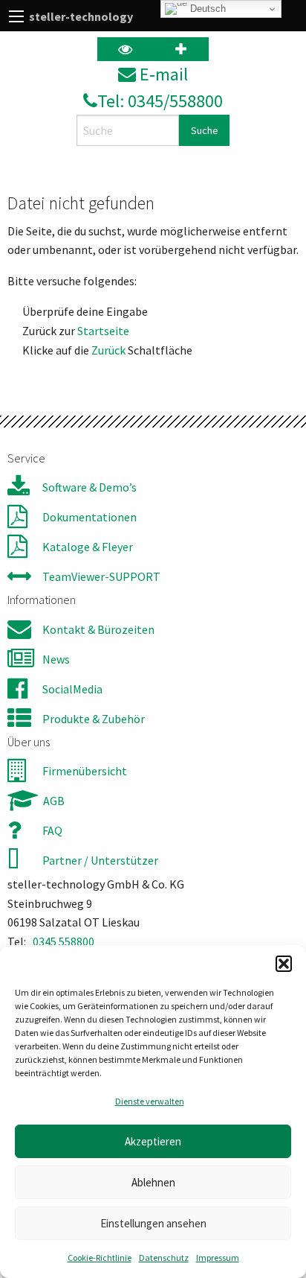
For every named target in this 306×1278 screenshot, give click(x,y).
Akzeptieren (153, 1141)
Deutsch (206, 8)
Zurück (108, 350)
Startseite (103, 330)
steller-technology (81, 16)
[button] (283, 963)
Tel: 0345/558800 (160, 100)
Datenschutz (164, 1257)
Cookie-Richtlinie (99, 1257)
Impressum (217, 1257)
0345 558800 (63, 941)
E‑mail (162, 74)
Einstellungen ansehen (153, 1223)
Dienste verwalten (149, 1101)
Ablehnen (153, 1182)
